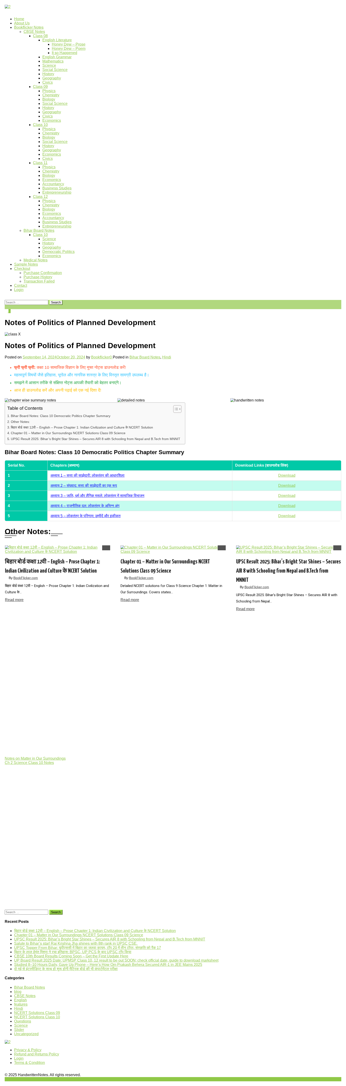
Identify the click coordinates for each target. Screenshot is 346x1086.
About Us (22, 23)
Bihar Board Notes (39, 230)
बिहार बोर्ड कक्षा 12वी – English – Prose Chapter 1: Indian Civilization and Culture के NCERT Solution (82, 427)
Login (19, 290)
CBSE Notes (34, 32)
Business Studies (57, 188)
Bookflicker (100, 357)
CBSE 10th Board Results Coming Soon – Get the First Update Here (71, 956)
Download (286, 475)
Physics (49, 91)
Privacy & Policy (27, 1050)
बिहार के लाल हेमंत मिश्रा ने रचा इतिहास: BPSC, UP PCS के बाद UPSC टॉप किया (72, 952)
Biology (48, 99)
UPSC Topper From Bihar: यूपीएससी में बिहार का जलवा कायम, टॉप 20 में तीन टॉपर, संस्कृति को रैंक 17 (87, 948)
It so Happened (64, 53)
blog (17, 992)
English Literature (57, 40)
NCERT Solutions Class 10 (37, 1017)
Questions (22, 1021)
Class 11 (40, 163)
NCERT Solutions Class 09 (37, 1013)
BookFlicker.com (25, 578)
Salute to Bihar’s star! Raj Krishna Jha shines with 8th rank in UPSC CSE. (75, 943)
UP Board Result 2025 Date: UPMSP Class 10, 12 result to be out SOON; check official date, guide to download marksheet (116, 960)
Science (49, 65)
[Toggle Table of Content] (175, 409)
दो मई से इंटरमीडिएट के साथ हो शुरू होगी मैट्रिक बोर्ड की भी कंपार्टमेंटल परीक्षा (66, 969)
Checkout (22, 269)
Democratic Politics (58, 252)
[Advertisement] (146, 684)
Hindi (166, 357)
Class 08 (40, 36)
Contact (20, 285)
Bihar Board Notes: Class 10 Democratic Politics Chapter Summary (60, 416)
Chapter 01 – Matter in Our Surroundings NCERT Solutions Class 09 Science (68, 433)
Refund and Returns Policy (36, 1054)
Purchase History (38, 277)
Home (19, 19)
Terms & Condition (29, 1063)
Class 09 (40, 87)
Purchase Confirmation (43, 273)
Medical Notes (36, 260)
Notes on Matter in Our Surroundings (35, 758)
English (20, 1000)
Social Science (55, 70)
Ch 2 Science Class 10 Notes (29, 763)
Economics (51, 120)
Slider (19, 1030)
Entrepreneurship (56, 192)
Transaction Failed (39, 281)
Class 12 (40, 197)
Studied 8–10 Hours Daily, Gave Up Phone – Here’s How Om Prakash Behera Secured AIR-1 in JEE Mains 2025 (108, 965)
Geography (51, 78)
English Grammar (57, 57)
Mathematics (53, 61)
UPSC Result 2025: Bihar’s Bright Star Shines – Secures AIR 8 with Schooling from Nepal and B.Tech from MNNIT (95, 439)
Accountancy (53, 184)
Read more (14, 600)
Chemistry (50, 95)
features (21, 1004)
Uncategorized (26, 1034)
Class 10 (40, 125)
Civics (47, 82)
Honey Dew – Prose (68, 44)
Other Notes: (20, 422)
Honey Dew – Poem (68, 49)
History (48, 74)
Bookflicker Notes (29, 27)
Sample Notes (26, 264)
